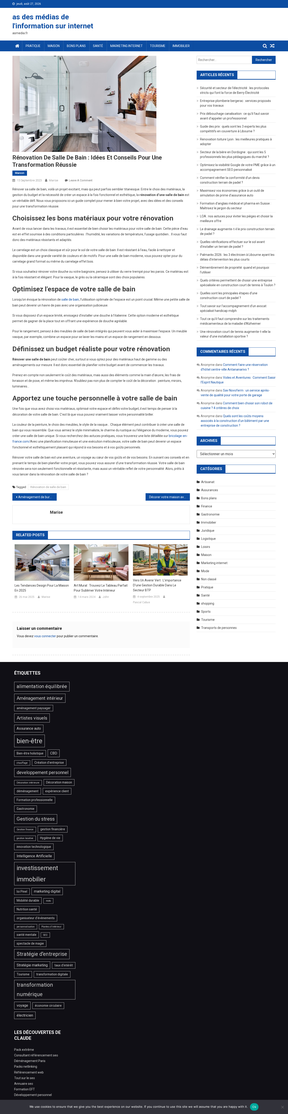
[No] (282, 1107)
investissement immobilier (37, 873)
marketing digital (47, 891)
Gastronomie (210, 514)
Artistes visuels (32, 718)
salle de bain (70, 299)
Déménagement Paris (29, 1061)
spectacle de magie (30, 943)
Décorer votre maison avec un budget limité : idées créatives (169, 497)
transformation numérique (35, 989)
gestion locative (25, 838)
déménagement (27, 791)
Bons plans (76, 46)
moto (48, 900)
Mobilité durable (28, 900)
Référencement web (29, 1072)
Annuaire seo (23, 1083)
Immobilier (181, 46)
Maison (54, 46)
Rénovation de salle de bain (48, 487)
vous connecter (45, 636)
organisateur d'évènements (36, 918)
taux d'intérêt (63, 965)
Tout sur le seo (24, 1078)
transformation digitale (52, 974)
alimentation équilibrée (42, 686)
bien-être (29, 741)
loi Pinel (22, 891)
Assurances (209, 490)
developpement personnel (42, 772)
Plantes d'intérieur (51, 926)
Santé (98, 46)
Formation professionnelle (35, 800)
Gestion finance (25, 829)
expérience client (57, 791)
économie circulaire (48, 1005)
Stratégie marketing (32, 965)
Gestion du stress (36, 819)
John (106, 597)
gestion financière (52, 829)
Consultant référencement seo (36, 1055)
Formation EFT (24, 1089)
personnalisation (26, 926)
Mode (205, 571)
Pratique (33, 46)
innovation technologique (34, 846)
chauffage (22, 762)
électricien (25, 1015)
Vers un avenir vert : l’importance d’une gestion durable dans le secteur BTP (157, 585)
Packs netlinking (25, 1066)
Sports (206, 611)
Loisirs (205, 547)
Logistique (208, 538)
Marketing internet (126, 46)
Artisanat (207, 482)
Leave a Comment (80, 180)
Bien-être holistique (30, 753)
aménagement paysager (34, 708)
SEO (45, 935)
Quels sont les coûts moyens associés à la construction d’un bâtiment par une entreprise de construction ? (235, 420)
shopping (207, 603)
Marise (53, 180)
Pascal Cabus (141, 602)
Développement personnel (33, 1095)
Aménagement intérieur (40, 698)
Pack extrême (24, 1049)
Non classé (208, 579)
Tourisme (157, 46)
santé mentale (26, 934)
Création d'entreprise (49, 762)
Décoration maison (59, 782)
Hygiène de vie (50, 838)
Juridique (207, 530)
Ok (254, 1107)
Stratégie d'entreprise (42, 954)
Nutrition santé (27, 909)
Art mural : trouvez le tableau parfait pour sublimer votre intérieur (101, 588)
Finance (206, 506)
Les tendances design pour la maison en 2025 (42, 588)
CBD (53, 753)
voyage (22, 1005)
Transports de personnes (219, 628)
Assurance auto (29, 728)
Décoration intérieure (28, 782)
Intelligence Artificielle (34, 856)
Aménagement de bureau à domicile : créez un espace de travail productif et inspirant (37, 497)
